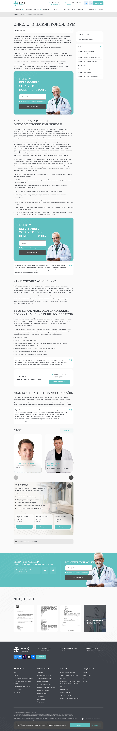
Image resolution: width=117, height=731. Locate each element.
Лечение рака (64, 678)
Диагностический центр (44, 684)
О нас (15, 672)
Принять (80, 725)
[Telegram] (91, 3)
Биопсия (62, 686)
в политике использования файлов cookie (56, 725)
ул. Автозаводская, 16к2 (73, 2)
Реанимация (40, 696)
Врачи (85, 672)
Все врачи (66, 430)
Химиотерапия (64, 689)
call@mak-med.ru (92, 648)
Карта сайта (17, 689)
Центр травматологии (43, 681)
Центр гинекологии (43, 690)
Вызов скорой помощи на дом (69, 698)
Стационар (40, 672)
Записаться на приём (58, 381)
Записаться (98, 3)
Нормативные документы (22, 686)
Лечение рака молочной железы (88, 76)
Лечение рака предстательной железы (89, 69)
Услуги (85, 678)
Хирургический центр (44, 678)
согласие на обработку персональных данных (34, 101)
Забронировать (24, 526)
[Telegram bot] (86, 3)
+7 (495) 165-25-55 (56, 2)
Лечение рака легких (84, 72)
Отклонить (95, 725)
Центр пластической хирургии (46, 687)
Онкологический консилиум (69, 675)
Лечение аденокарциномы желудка (89, 57)
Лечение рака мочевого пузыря (87, 61)
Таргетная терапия (65, 695)
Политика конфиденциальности (24, 678)
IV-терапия (40, 702)
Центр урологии (42, 693)
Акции (85, 681)
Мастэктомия (82, 65)
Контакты (17, 692)
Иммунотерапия (65, 692)
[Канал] (53, 570)
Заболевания (87, 675)
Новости (16, 675)
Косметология (41, 699)
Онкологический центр (85, 39)
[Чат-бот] (45, 570)
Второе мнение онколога (67, 672)
